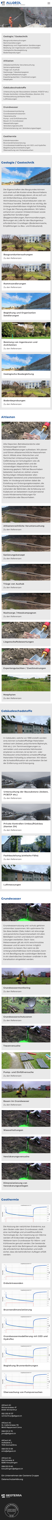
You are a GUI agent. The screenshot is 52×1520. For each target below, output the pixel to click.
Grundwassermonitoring (13, 111)
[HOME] (21, 4)
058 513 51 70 (7, 1431)
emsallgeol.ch (9, 1451)
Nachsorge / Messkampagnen (16, 72)
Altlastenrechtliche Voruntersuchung (18, 65)
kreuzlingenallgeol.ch (12, 1469)
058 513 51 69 (7, 1449)
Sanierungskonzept (11, 67)
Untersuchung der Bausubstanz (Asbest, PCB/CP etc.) (25, 92)
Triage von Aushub (11, 70)
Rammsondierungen (12, 43)
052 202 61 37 (7, 1413)
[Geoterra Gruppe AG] (12, 1496)
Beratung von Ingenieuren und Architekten (21, 48)
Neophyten (8, 79)
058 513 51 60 (7, 1466)
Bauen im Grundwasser (13, 121)
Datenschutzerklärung (12, 1479)
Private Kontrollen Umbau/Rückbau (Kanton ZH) (23, 94)
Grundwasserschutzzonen (14, 114)
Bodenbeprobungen (12, 53)
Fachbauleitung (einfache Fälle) (16, 96)
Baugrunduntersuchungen (14, 40)
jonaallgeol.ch (9, 1433)
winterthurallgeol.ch (12, 1416)
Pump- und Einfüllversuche (15, 118)
